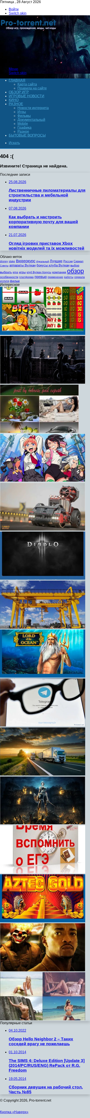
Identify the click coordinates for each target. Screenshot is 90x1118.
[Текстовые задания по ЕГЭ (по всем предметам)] (42, 872)
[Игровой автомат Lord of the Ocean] (42, 676)
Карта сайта (27, 84)
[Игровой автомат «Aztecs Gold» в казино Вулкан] (42, 921)
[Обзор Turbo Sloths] (42, 529)
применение (55, 277)
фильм (15, 281)
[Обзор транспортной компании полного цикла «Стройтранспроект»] (42, 774)
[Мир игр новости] (29, 61)
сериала (79, 277)
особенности (9, 277)
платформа (26, 277)
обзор (75, 271)
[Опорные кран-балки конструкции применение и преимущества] (42, 627)
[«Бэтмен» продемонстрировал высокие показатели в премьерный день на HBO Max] (42, 382)
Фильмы (24, 116)
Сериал (78, 261)
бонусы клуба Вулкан (52, 265)
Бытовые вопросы (27, 135)
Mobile (22, 123)
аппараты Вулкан (22, 265)
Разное (16, 104)
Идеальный (42, 261)
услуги (4, 281)
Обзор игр (19, 92)
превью (41, 277)
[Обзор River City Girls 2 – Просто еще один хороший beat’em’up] (42, 480)
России (68, 261)
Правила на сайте (32, 88)
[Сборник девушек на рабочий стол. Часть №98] (42, 1019)
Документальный (31, 120)
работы (68, 277)
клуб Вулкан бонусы (39, 272)
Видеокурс (25, 261)
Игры (21, 112)
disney (4, 261)
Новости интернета (33, 108)
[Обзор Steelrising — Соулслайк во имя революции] (42, 823)
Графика (24, 127)
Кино (14, 100)
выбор (74, 265)
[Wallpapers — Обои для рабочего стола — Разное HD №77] (39, 431)
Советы (4, 265)
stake (12, 261)
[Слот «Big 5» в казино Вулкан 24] (42, 334)
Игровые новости (26, 96)
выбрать (6, 272)
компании (59, 272)
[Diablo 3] (42, 578)
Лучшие (56, 261)
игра (15, 272)
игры (22, 272)
